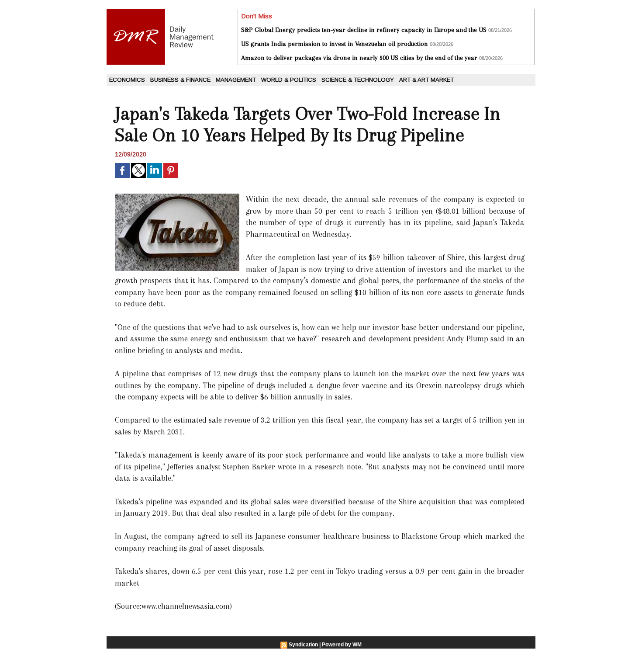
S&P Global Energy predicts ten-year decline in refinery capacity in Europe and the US (364, 30)
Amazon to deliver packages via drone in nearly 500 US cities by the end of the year (359, 58)
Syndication (303, 645)
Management (236, 79)
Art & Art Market (426, 79)
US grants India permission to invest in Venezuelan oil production (334, 44)
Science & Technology (357, 79)
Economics (127, 79)
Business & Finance (180, 79)
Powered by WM (342, 645)
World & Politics (288, 79)
